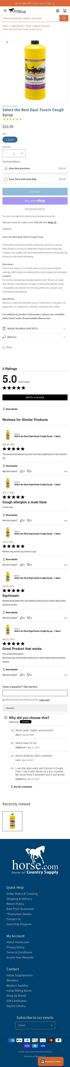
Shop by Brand (16, 995)
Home (5, 25)
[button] (35, 328)
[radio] (6, 168)
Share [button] (9, 347)
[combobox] (35, 18)
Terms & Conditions (19, 952)
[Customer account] (57, 11)
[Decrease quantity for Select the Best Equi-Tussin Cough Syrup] (6, 153)
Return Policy (15, 904)
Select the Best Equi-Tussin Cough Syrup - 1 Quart (37, 436)
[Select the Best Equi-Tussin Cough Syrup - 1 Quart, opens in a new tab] (7, 435)
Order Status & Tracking (22, 893)
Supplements (17, 25)
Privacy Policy (15, 947)
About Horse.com (18, 942)
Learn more (44, 700)
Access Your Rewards (20, 957)
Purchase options (11, 161)
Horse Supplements (19, 975)
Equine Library (16, 1006)
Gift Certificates (17, 1001)
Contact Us (14, 919)
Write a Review (35, 397)
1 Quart (10, 139)
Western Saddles (17, 985)
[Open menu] (5, 10)
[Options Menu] (66, 471)
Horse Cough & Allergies (37, 25)
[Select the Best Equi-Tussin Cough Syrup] (12, 821)
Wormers (12, 980)
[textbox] (35, 693)
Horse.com (29, 1052)
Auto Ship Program (19, 924)
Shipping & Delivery (19, 899)
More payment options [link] (35, 208)
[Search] (63, 18)
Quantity (6, 146)
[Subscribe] (51, 1025)
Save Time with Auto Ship (23, 179)
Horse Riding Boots (19, 990)
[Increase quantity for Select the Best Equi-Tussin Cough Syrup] (21, 153)
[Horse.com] (17, 10)
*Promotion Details (19, 914)
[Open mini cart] (64, 11)
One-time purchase (19, 168)
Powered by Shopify (43, 1052)
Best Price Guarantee (20, 909)
